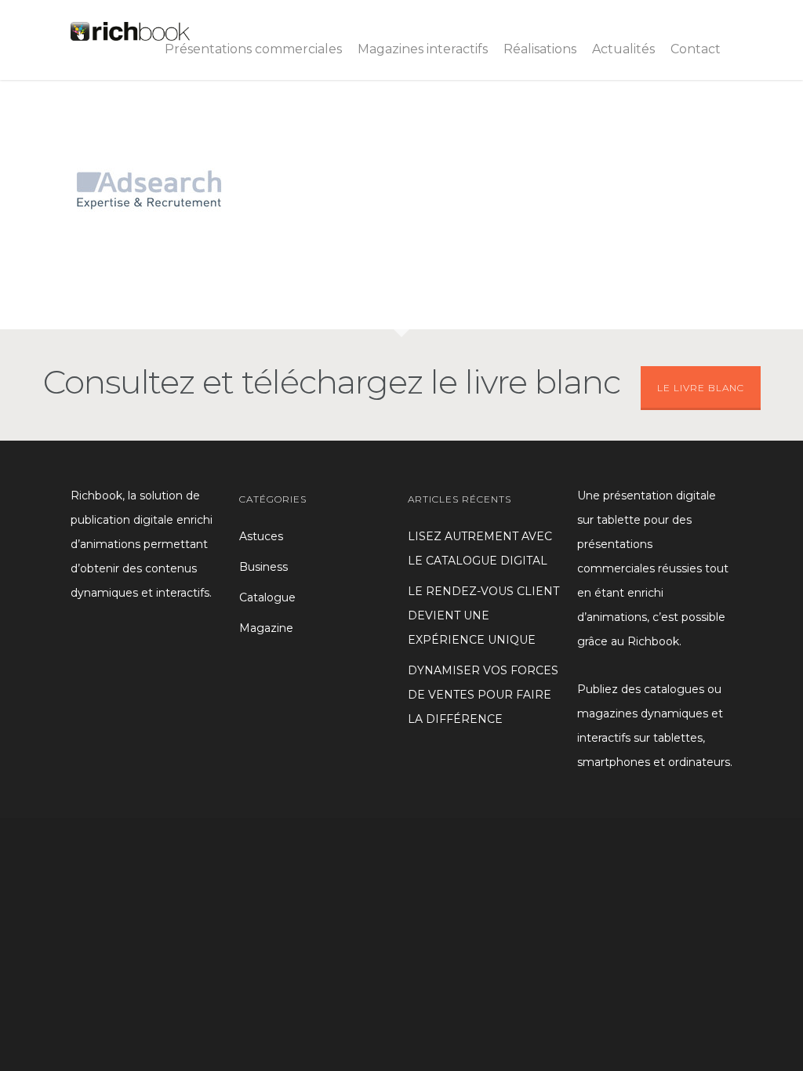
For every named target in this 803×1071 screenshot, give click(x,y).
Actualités (623, 49)
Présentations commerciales (253, 49)
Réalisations (539, 49)
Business (263, 567)
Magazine (266, 628)
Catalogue (267, 597)
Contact (695, 49)
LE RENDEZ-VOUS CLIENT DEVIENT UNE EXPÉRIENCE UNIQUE (483, 615)
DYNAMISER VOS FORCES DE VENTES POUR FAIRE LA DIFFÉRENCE (483, 694)
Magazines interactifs (423, 49)
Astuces (261, 536)
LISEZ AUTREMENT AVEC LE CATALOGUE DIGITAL (480, 548)
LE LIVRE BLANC (700, 388)
